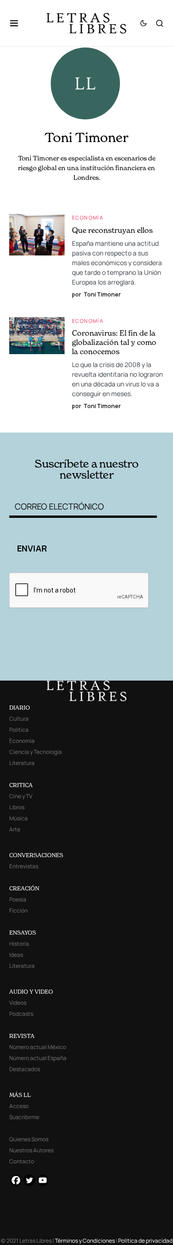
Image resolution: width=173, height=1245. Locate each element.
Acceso (19, 1106)
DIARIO (19, 707)
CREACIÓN (24, 888)
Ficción (18, 910)
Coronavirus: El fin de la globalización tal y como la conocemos (114, 342)
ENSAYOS (22, 932)
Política (19, 730)
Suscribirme (24, 1117)
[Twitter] (29, 1180)
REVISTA (22, 1035)
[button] (18, 23)
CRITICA (21, 785)
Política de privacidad (145, 1241)
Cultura (19, 719)
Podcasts (21, 1014)
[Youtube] (42, 1180)
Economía (87, 217)
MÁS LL (20, 1094)
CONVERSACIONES (36, 855)
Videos (17, 1003)
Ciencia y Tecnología (35, 752)
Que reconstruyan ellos (112, 230)
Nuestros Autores (31, 1150)
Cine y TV (20, 796)
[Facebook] (16, 1180)
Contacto (21, 1161)
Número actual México (37, 1047)
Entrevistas (23, 866)
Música (18, 818)
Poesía (17, 899)
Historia (19, 944)
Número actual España (37, 1058)
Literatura (22, 763)
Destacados (24, 1069)
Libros (16, 807)
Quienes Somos (28, 1139)
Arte (14, 829)
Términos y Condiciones (85, 1241)
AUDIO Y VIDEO (31, 991)
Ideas (16, 955)
